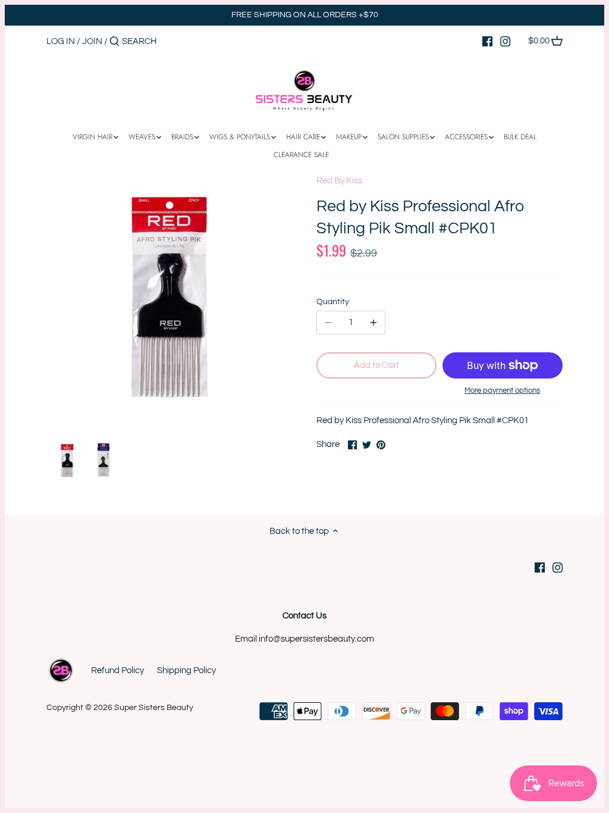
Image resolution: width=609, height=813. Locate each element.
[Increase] (373, 322)
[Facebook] (487, 41)
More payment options (502, 390)
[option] (67, 460)
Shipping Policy (186, 670)
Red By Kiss (339, 180)
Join (92, 41)
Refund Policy (117, 670)
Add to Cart (376, 365)
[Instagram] (505, 41)
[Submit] (114, 42)
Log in (60, 41)
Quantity (332, 302)
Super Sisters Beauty (153, 707)
